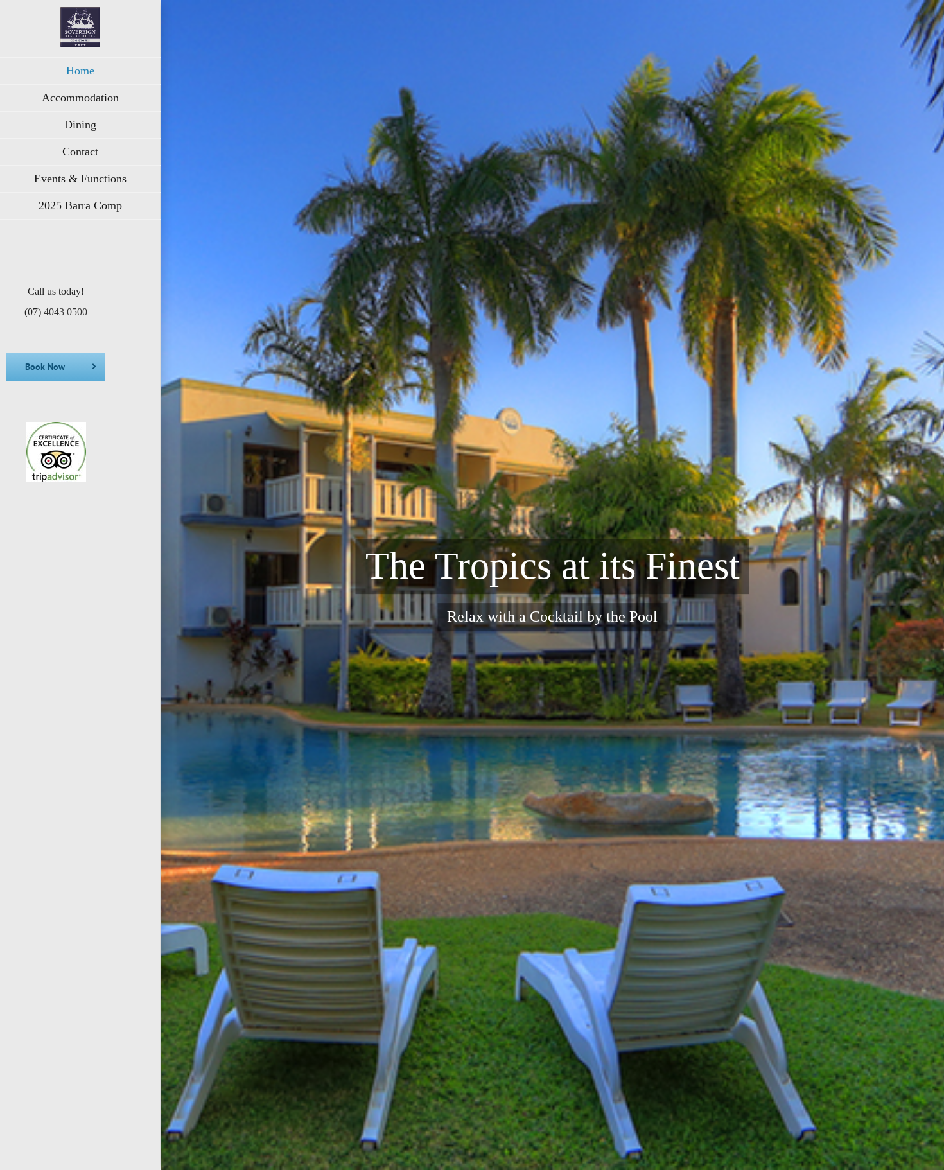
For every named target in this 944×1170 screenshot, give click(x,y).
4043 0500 (65, 311)
